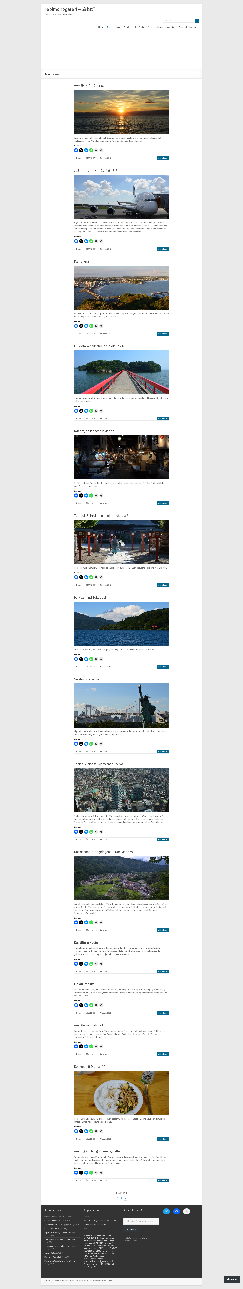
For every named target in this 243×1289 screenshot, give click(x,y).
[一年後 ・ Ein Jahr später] (121, 91)
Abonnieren (131, 1229)
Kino (94, 1248)
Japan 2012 (106, 158)
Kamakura (81, 261)
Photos (151, 27)
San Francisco (90, 1258)
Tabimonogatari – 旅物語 (70, 9)
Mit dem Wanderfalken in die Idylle (99, 346)
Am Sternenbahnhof (88, 1025)
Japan (117, 27)
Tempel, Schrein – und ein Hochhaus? (101, 515)
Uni (134, 27)
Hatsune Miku (109, 1240)
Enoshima (100, 1238)
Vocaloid (86, 1267)
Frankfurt (112, 1238)
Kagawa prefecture (99, 1246)
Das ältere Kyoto (86, 942)
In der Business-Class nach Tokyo (98, 764)
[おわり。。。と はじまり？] (121, 176)
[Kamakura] (121, 267)
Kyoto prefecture (95, 1250)
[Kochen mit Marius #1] (121, 1072)
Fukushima (88, 1240)
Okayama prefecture (91, 1254)
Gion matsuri (98, 1240)
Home (101, 27)
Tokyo (105, 1263)
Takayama (95, 1264)
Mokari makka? (85, 984)
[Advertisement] (121, 49)
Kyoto (113, 1248)
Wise (86, 1229)
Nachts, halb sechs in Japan (94, 431)
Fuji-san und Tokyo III (90, 597)
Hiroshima (88, 1243)
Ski (113, 1261)
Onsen (111, 1253)
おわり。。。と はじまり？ (96, 170)
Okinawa (103, 1254)
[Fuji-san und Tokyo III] (121, 603)
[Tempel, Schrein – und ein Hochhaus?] (121, 521)
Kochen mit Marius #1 (90, 1066)
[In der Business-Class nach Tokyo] (121, 769)
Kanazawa (88, 1248)
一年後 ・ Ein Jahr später (92, 85)
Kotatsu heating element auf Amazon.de (100, 1221)
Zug (91, 1267)
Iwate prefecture (111, 1243)
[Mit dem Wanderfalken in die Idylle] (121, 351)
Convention (90, 1238)
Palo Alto (102, 1256)
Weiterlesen (163, 158)
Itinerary (98, 1243)
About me (171, 27)
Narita (116, 1251)
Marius (80, 158)
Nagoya (111, 1251)
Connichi (109, 1235)
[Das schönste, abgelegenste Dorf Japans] (121, 857)
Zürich (126, 27)
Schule (107, 1259)
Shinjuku (86, 1261)
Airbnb (86, 1217)
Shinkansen (94, 1261)
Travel (109, 27)
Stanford (87, 1264)
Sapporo (100, 1259)
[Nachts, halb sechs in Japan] (121, 436)
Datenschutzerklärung (189, 27)
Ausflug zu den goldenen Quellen (98, 1151)
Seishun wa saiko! (87, 679)
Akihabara (87, 1235)
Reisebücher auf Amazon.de (95, 1225)
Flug (106, 1238)
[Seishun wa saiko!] (121, 684)
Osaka (88, 1256)
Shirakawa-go (105, 1261)
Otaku (141, 27)
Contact (160, 27)
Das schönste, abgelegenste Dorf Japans (103, 852)
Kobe (100, 1248)
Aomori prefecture (98, 1235)
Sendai (112, 1259)
